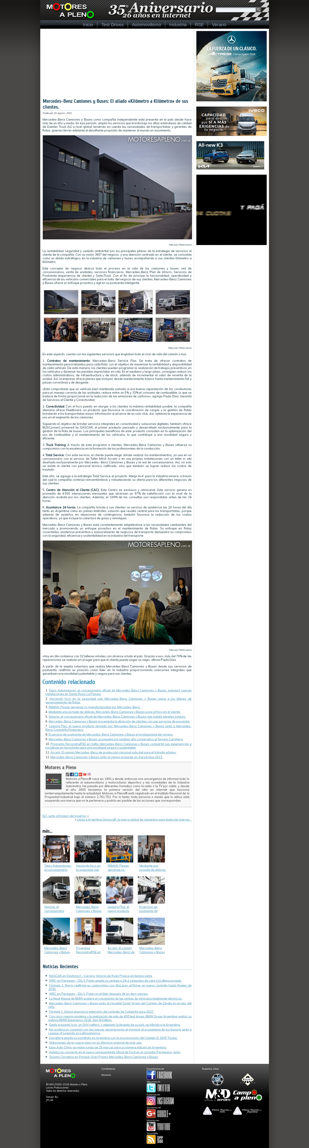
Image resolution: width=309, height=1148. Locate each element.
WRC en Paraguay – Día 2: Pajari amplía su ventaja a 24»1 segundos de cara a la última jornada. (115, 980)
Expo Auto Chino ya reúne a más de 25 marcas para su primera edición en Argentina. (108, 1047)
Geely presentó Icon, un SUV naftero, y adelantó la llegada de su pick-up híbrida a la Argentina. (115, 1025)
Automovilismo (146, 24)
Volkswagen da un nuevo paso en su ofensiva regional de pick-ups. (95, 1042)
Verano (219, 24)
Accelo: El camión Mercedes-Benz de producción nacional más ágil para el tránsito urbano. (113, 752)
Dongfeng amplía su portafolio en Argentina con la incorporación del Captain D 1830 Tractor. (113, 1038)
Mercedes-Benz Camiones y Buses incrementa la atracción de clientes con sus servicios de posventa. (119, 721)
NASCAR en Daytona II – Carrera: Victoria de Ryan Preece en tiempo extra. (101, 976)
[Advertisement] (117, 64)
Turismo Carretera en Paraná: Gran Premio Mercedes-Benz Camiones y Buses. (104, 1057)
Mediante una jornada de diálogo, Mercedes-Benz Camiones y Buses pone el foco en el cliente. (115, 712)
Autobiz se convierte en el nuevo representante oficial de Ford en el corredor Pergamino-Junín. (115, 1052)
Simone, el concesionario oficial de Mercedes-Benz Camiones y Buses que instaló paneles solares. (117, 716)
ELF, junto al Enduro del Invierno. (65, 816)
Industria (178, 24)
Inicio (88, 24)
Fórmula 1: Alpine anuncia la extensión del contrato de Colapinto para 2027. (101, 1011)
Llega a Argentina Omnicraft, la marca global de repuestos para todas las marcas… (134, 819)
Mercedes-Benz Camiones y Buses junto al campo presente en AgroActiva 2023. (106, 757)
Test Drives (112, 24)
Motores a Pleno (60, 767)
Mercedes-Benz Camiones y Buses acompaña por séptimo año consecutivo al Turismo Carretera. (116, 739)
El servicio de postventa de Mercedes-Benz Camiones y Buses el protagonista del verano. (111, 734)
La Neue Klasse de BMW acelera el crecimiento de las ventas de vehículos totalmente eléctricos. (115, 998)
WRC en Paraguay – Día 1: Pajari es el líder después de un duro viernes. (98, 994)
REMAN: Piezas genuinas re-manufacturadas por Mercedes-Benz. (94, 707)
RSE (199, 24)
